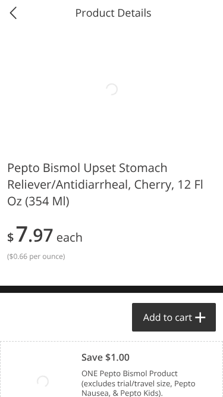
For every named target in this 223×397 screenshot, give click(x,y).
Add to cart (167, 317)
